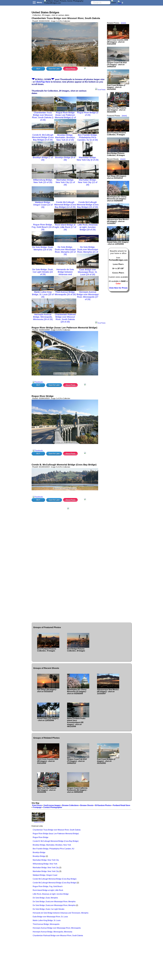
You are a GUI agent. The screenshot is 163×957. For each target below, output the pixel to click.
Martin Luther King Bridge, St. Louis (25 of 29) (43, 294)
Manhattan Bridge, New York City (46, 860)
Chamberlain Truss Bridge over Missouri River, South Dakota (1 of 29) (43, 116)
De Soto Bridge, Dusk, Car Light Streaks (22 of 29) (42, 272)
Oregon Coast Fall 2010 (117, 65)
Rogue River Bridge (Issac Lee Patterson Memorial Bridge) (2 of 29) (65, 116)
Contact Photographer (52, 807)
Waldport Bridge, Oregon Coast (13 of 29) (43, 204)
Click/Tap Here (42, 82)
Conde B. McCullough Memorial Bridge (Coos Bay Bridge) (56, 841)
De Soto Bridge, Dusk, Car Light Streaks (48, 909)
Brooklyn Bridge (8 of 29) (65, 158)
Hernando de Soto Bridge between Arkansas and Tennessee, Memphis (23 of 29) (65, 274)
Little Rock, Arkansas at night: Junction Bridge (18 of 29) (88, 227)
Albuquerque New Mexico (118, 221)
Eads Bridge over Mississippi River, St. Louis (50, 917)
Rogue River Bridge (40, 837)
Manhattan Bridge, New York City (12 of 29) (87, 182)
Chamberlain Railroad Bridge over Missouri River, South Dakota (58, 935)
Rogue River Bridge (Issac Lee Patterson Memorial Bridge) (56, 834)
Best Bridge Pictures (116, 154)
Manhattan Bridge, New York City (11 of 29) (65, 182)
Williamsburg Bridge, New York (45, 864)
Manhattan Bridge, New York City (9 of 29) (87, 158)
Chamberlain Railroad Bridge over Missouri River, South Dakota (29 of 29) (65, 318)
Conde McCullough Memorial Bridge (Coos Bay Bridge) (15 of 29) (88, 204)
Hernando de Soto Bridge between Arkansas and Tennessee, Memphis (60, 913)
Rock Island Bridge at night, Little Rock (48, 890)
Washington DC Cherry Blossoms (117, 199)
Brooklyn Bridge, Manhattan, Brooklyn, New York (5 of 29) (65, 137)
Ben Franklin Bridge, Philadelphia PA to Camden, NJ (53, 849)
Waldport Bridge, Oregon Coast (45, 875)
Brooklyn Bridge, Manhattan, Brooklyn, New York (52, 845)
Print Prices (37, 805)
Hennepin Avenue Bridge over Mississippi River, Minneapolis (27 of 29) (88, 295)
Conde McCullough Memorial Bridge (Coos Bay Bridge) (54, 879)
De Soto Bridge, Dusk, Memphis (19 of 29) (42, 248)
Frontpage (37, 807)
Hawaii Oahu (117, 243)
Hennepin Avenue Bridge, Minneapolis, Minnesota (52, 932)
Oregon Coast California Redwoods (77, 790)
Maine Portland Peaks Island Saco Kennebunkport (76, 722)
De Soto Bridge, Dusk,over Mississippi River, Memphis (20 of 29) (65, 251)
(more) (123, 23)
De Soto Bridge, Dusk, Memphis (45, 898)
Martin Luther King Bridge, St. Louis (47, 920)
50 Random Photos (103, 805)
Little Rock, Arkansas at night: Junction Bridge (51, 894)
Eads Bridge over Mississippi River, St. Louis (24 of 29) (87, 272)
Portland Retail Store (121, 805)
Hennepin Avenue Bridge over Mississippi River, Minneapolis (57, 928)
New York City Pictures (116, 110)
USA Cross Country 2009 (117, 42)
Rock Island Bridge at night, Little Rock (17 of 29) (65, 227)
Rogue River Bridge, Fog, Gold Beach (48, 886)
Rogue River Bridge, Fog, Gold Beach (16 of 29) (43, 227)
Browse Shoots (86, 805)
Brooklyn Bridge (39, 852)
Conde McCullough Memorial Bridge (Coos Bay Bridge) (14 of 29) (65, 204)
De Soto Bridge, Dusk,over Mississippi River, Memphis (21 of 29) (87, 251)
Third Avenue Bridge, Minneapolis (46, 924)
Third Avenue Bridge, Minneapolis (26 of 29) (65, 293)
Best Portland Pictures (116, 134)
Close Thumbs (101, 89)
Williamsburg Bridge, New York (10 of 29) (43, 181)
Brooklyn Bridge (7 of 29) (43, 158)
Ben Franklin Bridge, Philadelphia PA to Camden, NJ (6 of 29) (87, 137)
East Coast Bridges (116, 87)
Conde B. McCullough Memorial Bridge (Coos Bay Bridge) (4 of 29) (43, 137)
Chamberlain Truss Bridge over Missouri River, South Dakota (57, 830)
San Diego (117, 177)
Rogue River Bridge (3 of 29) (87, 113)
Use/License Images (52, 805)
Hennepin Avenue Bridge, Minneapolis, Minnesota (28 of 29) (43, 316)
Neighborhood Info (39, 822)
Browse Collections (70, 805)
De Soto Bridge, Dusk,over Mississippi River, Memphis (54, 901)
